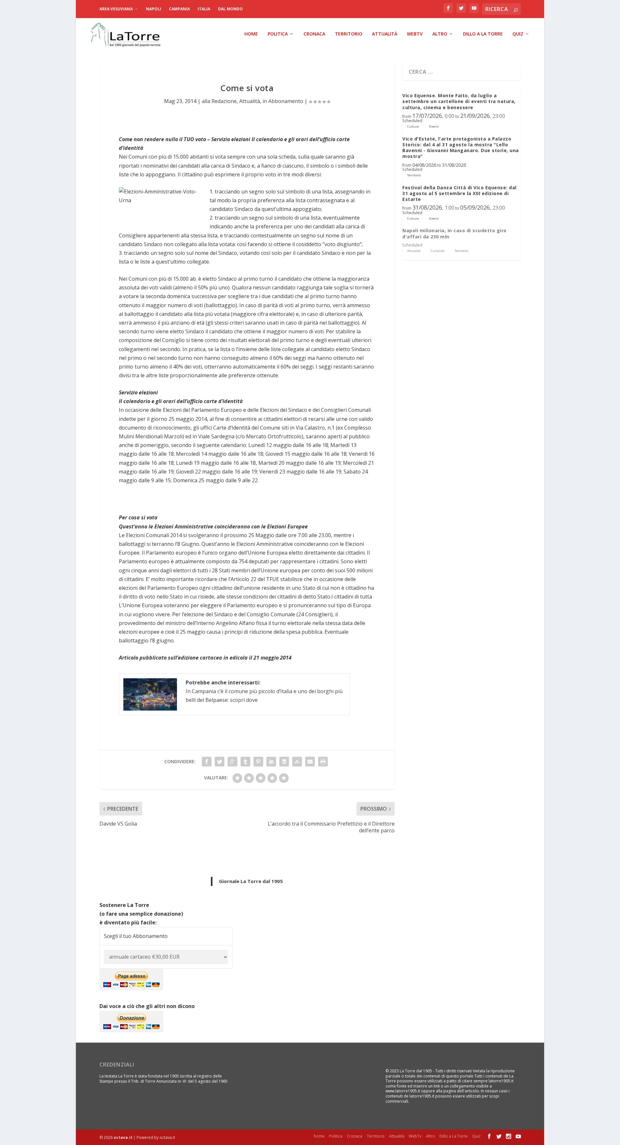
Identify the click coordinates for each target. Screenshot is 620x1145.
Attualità (384, 34)
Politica (278, 34)
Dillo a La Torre (483, 34)
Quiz (517, 34)
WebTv (415, 34)
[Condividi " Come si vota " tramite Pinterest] (258, 761)
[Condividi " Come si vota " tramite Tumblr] (245, 761)
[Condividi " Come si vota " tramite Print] (322, 761)
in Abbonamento (283, 101)
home (251, 34)
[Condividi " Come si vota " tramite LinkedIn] (271, 761)
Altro (439, 34)
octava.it (123, 1137)
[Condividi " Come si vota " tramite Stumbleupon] (297, 761)
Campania (179, 9)
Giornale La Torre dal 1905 (251, 881)
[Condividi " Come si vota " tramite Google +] (232, 761)
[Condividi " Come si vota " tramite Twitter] (219, 761)
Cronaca (314, 34)
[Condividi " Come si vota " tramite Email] (310, 761)
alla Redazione (219, 101)
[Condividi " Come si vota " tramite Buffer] (284, 761)
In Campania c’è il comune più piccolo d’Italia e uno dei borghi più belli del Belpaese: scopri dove (264, 691)
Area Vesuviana (116, 9)
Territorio (348, 34)
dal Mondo (230, 9)
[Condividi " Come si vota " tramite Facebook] (206, 761)
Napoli (153, 9)
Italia (204, 9)
